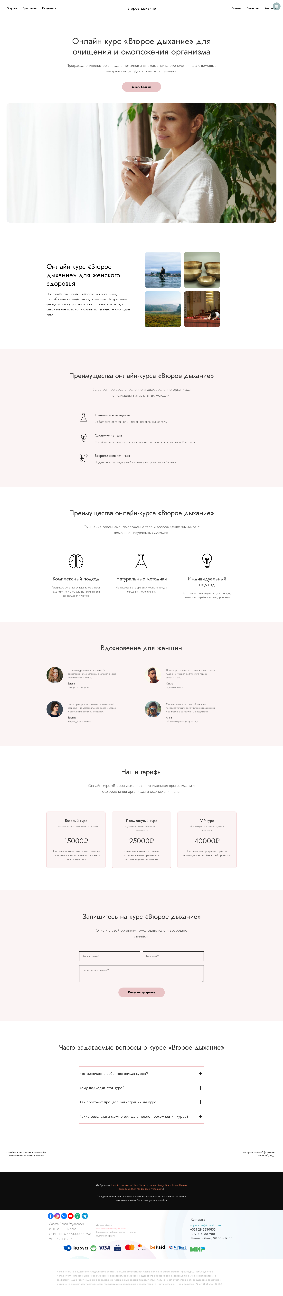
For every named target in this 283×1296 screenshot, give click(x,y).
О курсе (12, 8)
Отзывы (236, 8)
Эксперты (253, 8)
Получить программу (141, 992)
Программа (30, 8)
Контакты (270, 8)
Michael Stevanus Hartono (143, 1185)
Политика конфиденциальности (111, 1228)
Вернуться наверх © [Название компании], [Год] (258, 1154)
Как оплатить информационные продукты (116, 1232)
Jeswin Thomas (179, 1185)
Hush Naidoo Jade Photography (147, 1188)
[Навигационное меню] (276, 6)
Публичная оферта (105, 1235)
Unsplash (124, 1185)
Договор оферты (104, 1225)
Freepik (115, 1185)
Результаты (49, 8)
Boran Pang (124, 1188)
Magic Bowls (164, 1185)
